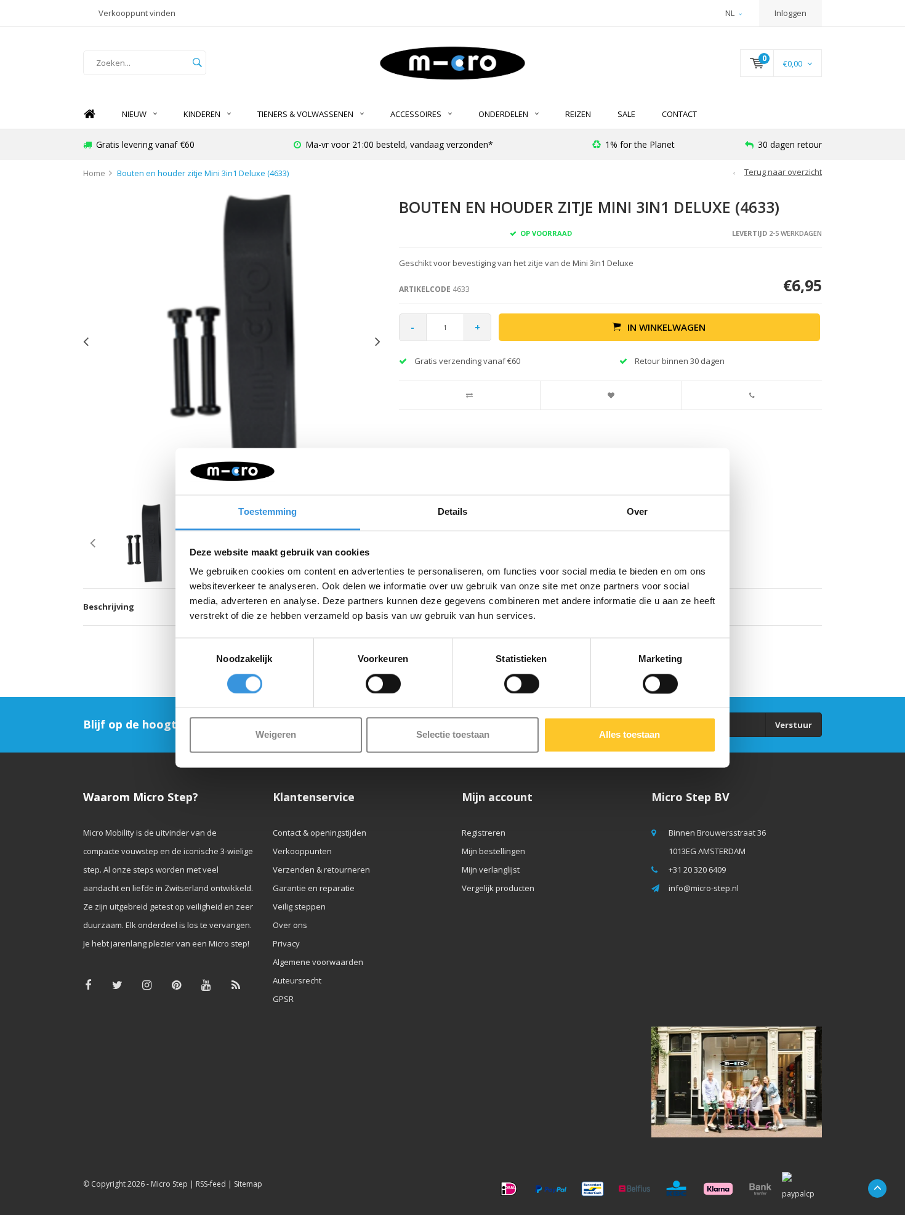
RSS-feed (211, 1184)
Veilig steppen (299, 906)
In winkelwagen (666, 327)
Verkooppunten (302, 851)
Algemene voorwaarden (318, 961)
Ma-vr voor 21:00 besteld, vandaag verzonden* (399, 144)
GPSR (283, 998)
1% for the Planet (640, 144)
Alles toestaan (629, 735)
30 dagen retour (790, 144)
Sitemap (248, 1184)
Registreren (483, 832)
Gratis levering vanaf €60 (145, 144)
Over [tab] (637, 512)
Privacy (286, 943)
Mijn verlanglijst (491, 869)
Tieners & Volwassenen (305, 113)
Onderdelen (503, 113)
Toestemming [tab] (267, 512)
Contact (679, 113)
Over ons (290, 924)
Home (89, 114)
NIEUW (134, 113)
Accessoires (415, 113)
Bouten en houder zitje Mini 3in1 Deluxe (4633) (203, 173)
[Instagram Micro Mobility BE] (147, 985)
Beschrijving (108, 606)
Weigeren (275, 735)
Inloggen (790, 12)
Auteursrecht (297, 980)
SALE (626, 113)
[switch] (383, 683)
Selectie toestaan (452, 735)
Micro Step (169, 1184)
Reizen (578, 113)
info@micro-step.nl (704, 888)
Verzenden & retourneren (321, 869)
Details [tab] (453, 512)
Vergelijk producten (498, 888)
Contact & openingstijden (319, 832)
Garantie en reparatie (314, 888)
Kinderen (201, 113)
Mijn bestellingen (493, 851)
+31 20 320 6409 (697, 869)
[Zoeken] (197, 62)
